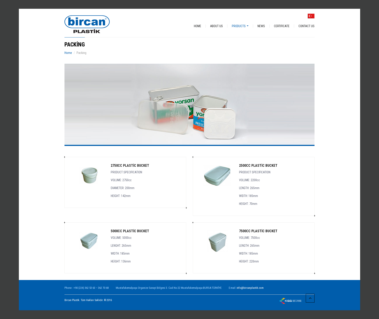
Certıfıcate (282, 26)
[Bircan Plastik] (87, 24)
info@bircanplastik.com (250, 287)
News (261, 26)
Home (197, 26)
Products (239, 26)
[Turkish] (311, 15)
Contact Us (307, 26)
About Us (216, 26)
